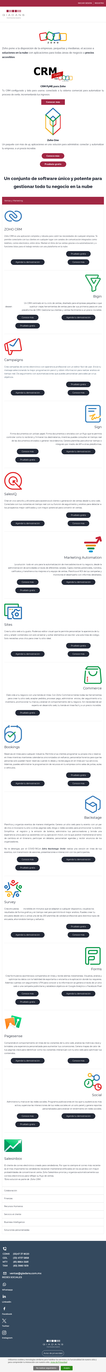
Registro (99, 3)
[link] (53, 1341)
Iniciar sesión (85, 3)
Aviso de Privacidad (59, 1362)
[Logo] (13, 14)
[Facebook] (4, 1308)
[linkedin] (4, 1296)
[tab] (53, 201)
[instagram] (4, 1332)
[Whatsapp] (4, 1284)
